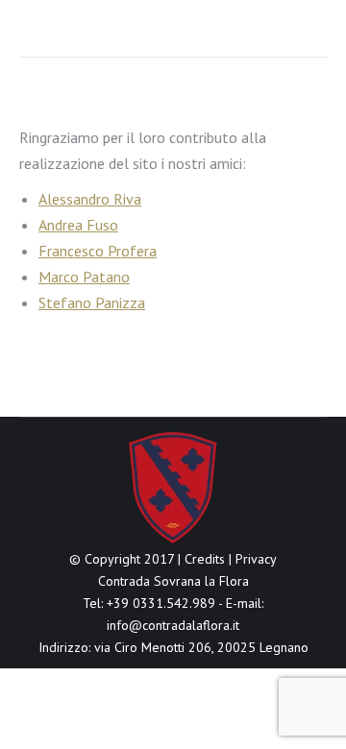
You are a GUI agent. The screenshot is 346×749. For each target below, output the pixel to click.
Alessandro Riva (89, 198)
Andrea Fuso (78, 224)
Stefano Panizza (91, 302)
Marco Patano (84, 276)
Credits (205, 559)
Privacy (256, 559)
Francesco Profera (97, 250)
